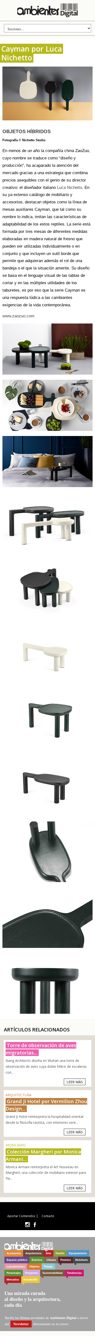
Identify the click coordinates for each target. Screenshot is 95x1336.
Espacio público (17, 1259)
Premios (65, 1259)
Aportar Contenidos (21, 1216)
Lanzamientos (16, 1266)
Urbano (51, 1259)
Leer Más (74, 1082)
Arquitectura (33, 1253)
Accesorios (14, 1253)
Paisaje (48, 1266)
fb (34, 1224)
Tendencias (74, 1272)
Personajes (14, 1272)
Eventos (37, 1259)
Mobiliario (81, 1259)
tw (27, 1224)
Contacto (48, 1216)
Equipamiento (78, 1253)
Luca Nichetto (69, 187)
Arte (48, 1253)
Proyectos (31, 1272)
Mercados (13, 1279)
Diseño (60, 1253)
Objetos (34, 1266)
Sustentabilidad (52, 1272)
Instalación (30, 1279)
